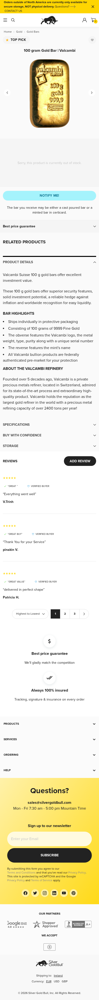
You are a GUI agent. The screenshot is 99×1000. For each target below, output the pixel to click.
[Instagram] (45, 893)
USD (56, 981)
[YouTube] (64, 893)
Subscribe (50, 855)
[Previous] (7, 92)
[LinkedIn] (54, 893)
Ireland (58, 976)
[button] (49, 226)
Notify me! (49, 196)
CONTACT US (13, 11)
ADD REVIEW (80, 461)
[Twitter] (35, 893)
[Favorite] (92, 40)
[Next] (91, 92)
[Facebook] (25, 893)
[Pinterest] (73, 893)
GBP (65, 981)
